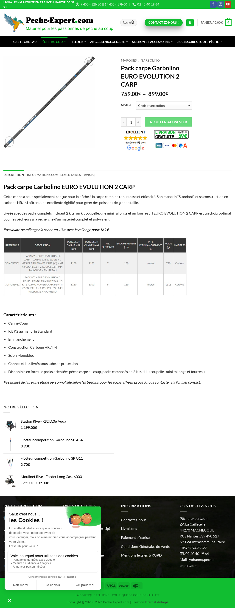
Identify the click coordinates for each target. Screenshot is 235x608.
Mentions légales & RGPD (141, 555)
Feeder (77, 42)
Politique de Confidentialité (135, 595)
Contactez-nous (133, 520)
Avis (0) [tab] (89, 175)
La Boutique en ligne (92, 595)
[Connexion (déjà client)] (190, 22)
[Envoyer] (133, 23)
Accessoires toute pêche (198, 42)
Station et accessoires (151, 42)
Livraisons (129, 528)
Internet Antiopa (156, 602)
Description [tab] (13, 175)
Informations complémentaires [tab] (54, 175)
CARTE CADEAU (24, 42)
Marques (129, 60)
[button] (216, 22)
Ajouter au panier (168, 122)
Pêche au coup (52, 42)
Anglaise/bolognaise (107, 42)
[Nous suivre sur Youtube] (228, 4)
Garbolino (150, 60)
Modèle (126, 105)
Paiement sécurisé (135, 537)
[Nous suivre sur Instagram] (220, 4)
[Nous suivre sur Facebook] (213, 4)
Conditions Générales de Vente (145, 546)
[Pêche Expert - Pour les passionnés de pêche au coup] (58, 22)
